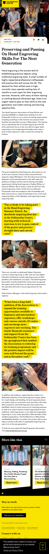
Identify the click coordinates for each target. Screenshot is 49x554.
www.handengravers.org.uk (16, 430)
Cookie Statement (32, 527)
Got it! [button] (42, 546)
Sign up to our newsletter (14, 515)
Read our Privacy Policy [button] (13, 550)
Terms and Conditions (8, 527)
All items (45, 439)
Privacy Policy (21, 527)
